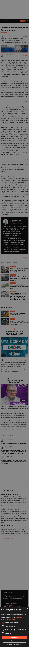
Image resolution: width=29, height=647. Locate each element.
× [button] (27, 608)
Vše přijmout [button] (14, 637)
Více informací (20, 617)
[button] (14, 620)
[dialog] (14, 627)
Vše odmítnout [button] (14, 641)
